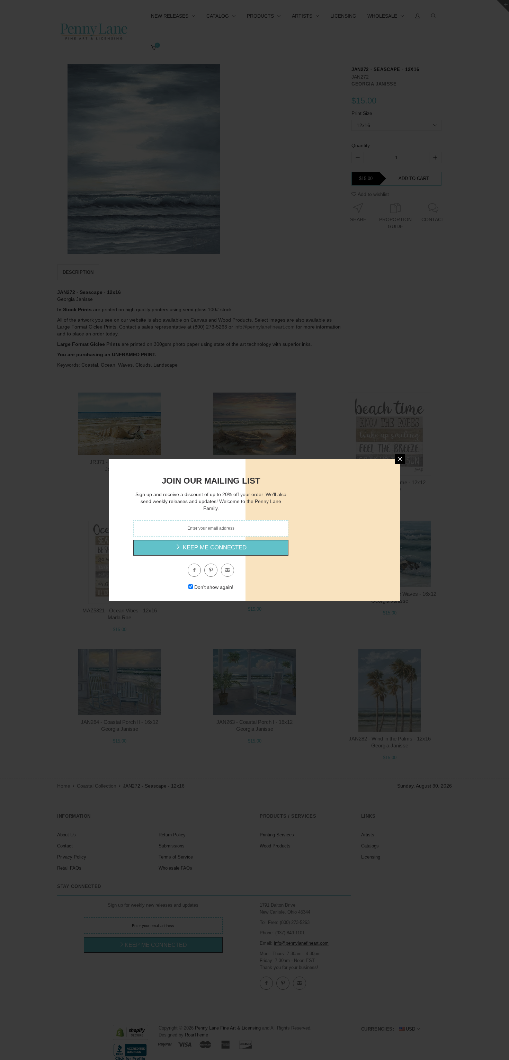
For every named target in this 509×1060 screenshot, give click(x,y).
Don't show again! (213, 587)
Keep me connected (214, 547)
